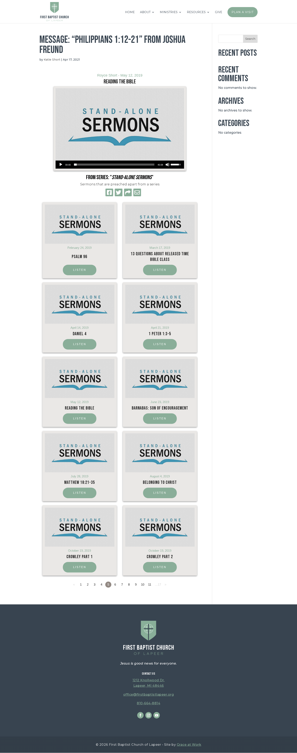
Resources (196, 12)
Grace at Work (189, 745)
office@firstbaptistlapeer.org (148, 694)
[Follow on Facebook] (140, 715)
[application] (120, 165)
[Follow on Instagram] (148, 715)
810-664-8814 (148, 703)
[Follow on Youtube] (156, 715)
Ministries (169, 12)
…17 (158, 584)
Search (250, 39)
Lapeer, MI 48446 (148, 686)
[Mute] (167, 165)
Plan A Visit (243, 12)
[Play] (61, 165)
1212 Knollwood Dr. (149, 680)
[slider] (114, 165)
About (145, 12)
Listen (79, 269)
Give (218, 12)
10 (142, 584)
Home (130, 12)
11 (149, 584)
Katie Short (52, 59)
